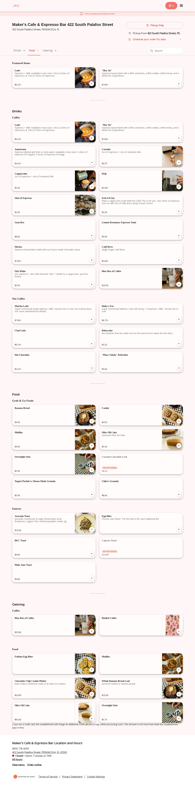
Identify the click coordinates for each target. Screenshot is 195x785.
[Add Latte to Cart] (91, 83)
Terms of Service (48, 776)
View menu (18, 764)
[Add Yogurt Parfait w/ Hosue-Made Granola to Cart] (91, 494)
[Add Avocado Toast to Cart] (91, 529)
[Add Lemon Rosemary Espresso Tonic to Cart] (178, 235)
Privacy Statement (72, 776)
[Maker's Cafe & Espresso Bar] (16, 5)
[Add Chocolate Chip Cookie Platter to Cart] (91, 694)
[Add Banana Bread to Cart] (91, 421)
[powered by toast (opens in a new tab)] (24, 776)
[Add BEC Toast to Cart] (91, 553)
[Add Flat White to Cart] (91, 284)
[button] (20, 50)
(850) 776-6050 (20, 748)
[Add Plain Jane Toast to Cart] (91, 578)
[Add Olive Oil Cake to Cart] (178, 445)
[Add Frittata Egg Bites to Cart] (91, 669)
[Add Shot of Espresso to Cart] (91, 211)
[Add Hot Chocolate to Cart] (91, 368)
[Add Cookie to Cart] (178, 421)
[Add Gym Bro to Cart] (91, 235)
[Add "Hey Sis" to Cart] (178, 83)
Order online (34, 764)
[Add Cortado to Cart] (178, 162)
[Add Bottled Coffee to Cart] (178, 631)
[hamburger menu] (181, 5)
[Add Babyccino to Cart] (178, 343)
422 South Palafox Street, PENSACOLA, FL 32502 (39, 752)
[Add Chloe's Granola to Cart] (178, 494)
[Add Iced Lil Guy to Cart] (178, 211)
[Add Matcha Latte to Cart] (91, 319)
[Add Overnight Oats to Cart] (91, 470)
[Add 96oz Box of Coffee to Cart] (178, 284)
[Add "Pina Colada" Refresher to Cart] (178, 368)
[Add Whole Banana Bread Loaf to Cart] (178, 694)
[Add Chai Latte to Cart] (91, 343)
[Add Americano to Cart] (91, 162)
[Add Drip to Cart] (178, 186)
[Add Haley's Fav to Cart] (178, 319)
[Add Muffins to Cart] (91, 445)
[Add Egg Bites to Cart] (178, 529)
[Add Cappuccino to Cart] (91, 186)
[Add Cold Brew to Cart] (178, 260)
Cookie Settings (96, 776)
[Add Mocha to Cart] (91, 260)
